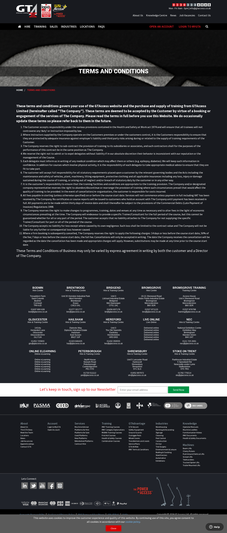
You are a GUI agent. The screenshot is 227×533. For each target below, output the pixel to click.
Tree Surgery (161, 446)
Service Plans (134, 444)
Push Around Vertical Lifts (193, 454)
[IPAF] (25, 406)
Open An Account (161, 26)
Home (19, 90)
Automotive (161, 458)
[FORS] (128, 406)
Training (40, 26)
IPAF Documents (190, 435)
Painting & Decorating (165, 429)
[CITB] (62, 406)
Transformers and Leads (139, 441)
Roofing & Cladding (163, 452)
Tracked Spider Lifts (191, 462)
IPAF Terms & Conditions (139, 449)
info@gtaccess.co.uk (200, 8)
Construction (161, 441)
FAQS (101, 26)
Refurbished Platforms (84, 441)
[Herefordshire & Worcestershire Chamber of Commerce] (154, 406)
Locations (87, 26)
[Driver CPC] (82, 406)
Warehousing (161, 427)
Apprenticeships (27, 444)
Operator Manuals (190, 427)
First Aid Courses (108, 435)
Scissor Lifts (187, 457)
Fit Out (159, 444)
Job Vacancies (187, 15)
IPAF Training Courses (111, 427)
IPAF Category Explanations (113, 429)
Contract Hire (80, 444)
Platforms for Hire (82, 429)
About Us (138, 15)
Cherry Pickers (189, 451)
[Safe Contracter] (117, 406)
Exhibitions (160, 461)
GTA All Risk (133, 446)
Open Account (54, 429)
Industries (69, 26)
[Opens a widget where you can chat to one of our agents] (214, 527)
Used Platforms (81, 435)
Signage (159, 432)
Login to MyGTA (190, 26)
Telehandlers (188, 459)
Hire (27, 26)
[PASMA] (41, 406)
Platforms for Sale (82, 432)
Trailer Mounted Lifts (191, 465)
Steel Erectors (161, 455)
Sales (54, 26)
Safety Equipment (136, 429)
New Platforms (81, 438)
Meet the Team (26, 432)
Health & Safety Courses (112, 438)
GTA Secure (133, 427)
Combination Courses (111, 441)
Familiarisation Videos (192, 432)
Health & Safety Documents (194, 438)
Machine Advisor (82, 427)
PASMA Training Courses (112, 432)
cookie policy (132, 521)
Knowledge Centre (156, 15)
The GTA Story (26, 429)
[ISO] (173, 406)
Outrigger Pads (135, 435)
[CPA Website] (139, 406)
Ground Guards (135, 432)
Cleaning (159, 435)
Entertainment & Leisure (166, 449)
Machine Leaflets (190, 429)
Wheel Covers (134, 438)
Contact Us (204, 15)
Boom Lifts (187, 448)
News (173, 15)
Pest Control (161, 438)
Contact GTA (25, 446)
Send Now (178, 389)
